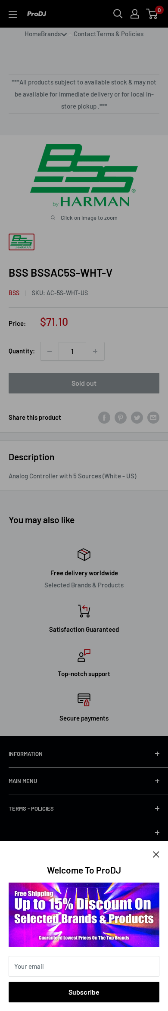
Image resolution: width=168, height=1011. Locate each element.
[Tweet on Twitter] (137, 417)
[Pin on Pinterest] (121, 417)
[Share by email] (153, 417)
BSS (14, 292)
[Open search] (118, 14)
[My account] (135, 14)
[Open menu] (13, 14)
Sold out (84, 383)
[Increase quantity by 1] (95, 351)
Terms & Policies (119, 33)
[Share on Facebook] (104, 417)
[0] (152, 14)
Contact (85, 33)
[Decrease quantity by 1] (49, 351)
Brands (51, 33)
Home (33, 33)
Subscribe (84, 992)
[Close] (156, 854)
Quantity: (22, 351)
